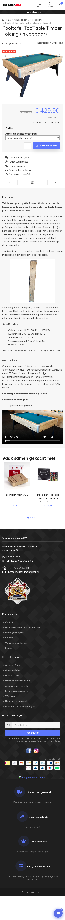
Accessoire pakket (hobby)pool (21, 134)
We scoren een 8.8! (19, 174)
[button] (28, 518)
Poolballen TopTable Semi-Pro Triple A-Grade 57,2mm (48, 498)
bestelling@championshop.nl (23, 571)
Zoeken (50, 7)
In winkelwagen (48, 145)
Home (8, 19)
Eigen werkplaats (18, 161)
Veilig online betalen (20, 169)
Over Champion (11, 656)
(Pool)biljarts (36, 19)
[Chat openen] (58, 913)
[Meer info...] (39, 133)
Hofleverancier (18, 165)
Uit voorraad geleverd (21, 157)
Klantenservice (10, 613)
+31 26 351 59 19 (18, 567)
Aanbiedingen (20, 19)
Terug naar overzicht (14, 43)
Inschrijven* (32, 732)
